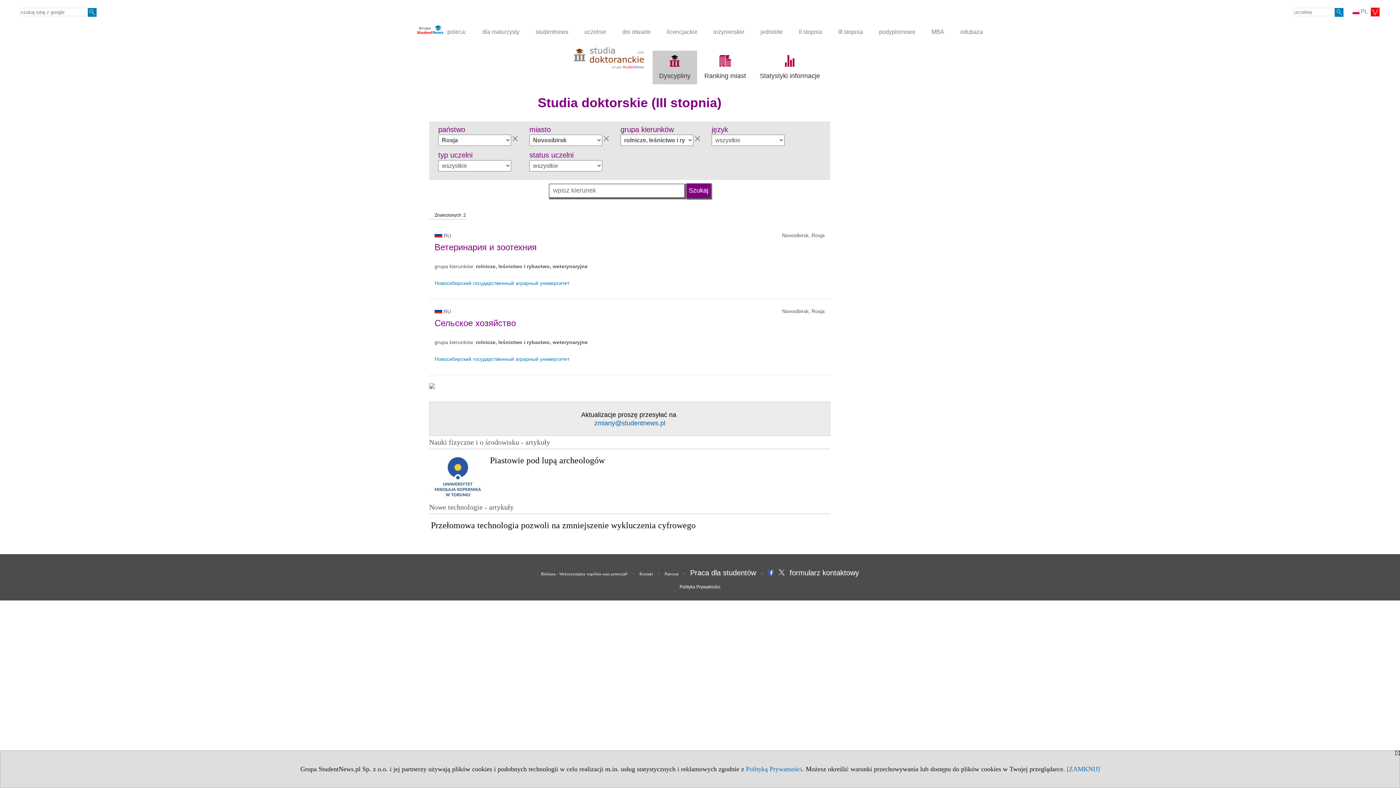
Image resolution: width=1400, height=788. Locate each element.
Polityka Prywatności (700, 587)
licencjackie (682, 32)
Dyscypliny (675, 76)
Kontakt (646, 574)
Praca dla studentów (723, 573)
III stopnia (850, 32)
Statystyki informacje (790, 76)
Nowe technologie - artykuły (471, 507)
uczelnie (595, 32)
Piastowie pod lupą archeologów (547, 460)
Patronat (671, 574)
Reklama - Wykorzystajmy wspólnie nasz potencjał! (584, 574)
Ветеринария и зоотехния (486, 247)
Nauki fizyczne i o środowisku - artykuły (489, 442)
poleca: (456, 32)
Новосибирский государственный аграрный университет (502, 283)
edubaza (971, 32)
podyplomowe (897, 32)
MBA (938, 32)
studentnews (552, 32)
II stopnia (810, 32)
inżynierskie (728, 32)
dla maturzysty (501, 32)
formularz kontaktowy (824, 573)
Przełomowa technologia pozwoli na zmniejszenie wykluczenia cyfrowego (563, 525)
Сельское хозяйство (475, 323)
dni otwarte (636, 32)
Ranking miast (725, 76)
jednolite (772, 32)
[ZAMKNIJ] (1083, 769)
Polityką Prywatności (774, 769)
